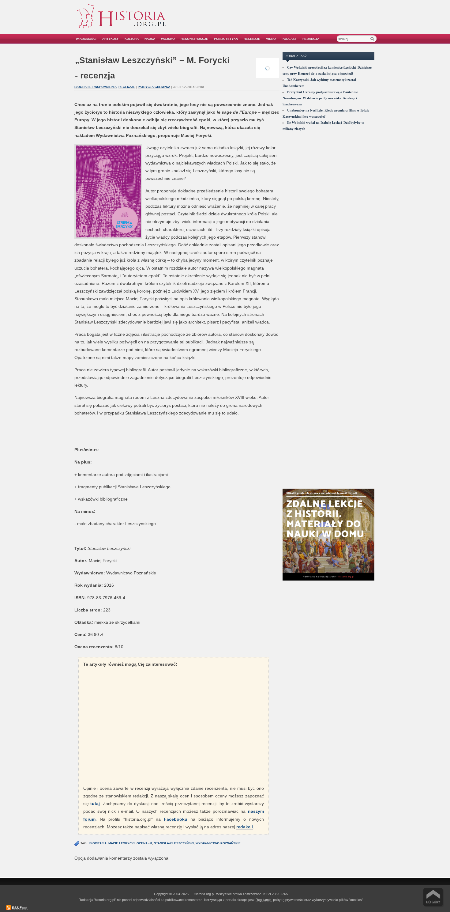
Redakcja (310, 38)
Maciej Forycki (121, 843)
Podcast (289, 38)
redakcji (244, 826)
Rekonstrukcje (194, 38)
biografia (98, 843)
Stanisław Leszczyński (174, 843)
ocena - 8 (144, 843)
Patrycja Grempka (154, 87)
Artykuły (110, 38)
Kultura (132, 38)
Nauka (149, 38)
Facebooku (175, 819)
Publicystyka (226, 38)
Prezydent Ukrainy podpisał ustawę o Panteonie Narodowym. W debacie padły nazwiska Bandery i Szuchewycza (320, 98)
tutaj (95, 803)
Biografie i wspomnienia (95, 87)
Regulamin (263, 900)
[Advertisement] (307, 20)
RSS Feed (20, 908)
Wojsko (168, 38)
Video (271, 38)
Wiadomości (86, 38)
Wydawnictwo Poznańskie (218, 843)
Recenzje (252, 38)
